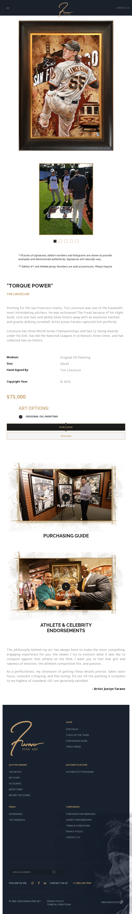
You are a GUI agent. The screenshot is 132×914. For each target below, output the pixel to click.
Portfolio (72, 729)
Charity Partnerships (79, 819)
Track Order (73, 746)
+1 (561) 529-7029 (82, 883)
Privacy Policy (74, 831)
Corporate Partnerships (81, 813)
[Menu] (7, 8)
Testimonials (17, 819)
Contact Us (73, 837)
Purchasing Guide (76, 740)
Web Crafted (108, 902)
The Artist (15, 771)
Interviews (15, 813)
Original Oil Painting (42, 416)
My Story (14, 777)
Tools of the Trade (77, 735)
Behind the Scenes (19, 795)
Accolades (15, 783)
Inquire (65, 436)
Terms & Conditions (78, 825)
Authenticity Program (80, 771)
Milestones (16, 789)
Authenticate (54, 872)
